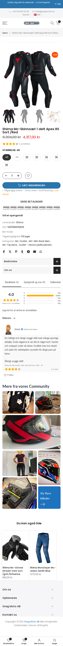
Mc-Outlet (21, 241)
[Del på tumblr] (22, 251)
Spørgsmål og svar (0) (34, 282)
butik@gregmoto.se (44, 11)
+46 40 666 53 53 (20, 11)
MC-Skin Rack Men (39, 241)
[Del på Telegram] (28, 251)
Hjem (5, 33)
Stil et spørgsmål (12, 215)
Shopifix (43, 625)
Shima (19, 222)
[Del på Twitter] (10, 251)
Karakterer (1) (12, 282)
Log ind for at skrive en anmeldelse (19, 310)
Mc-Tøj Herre (10, 244)
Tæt (58, 4)
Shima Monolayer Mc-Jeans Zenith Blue (43, 569)
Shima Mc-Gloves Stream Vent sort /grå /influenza (12, 571)
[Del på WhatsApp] (40, 251)
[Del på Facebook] (3, 251)
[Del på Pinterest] (16, 251)
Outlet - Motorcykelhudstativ (35, 244)
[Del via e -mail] (34, 251)
